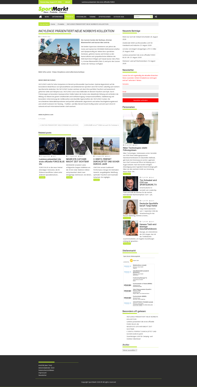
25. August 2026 (45, 156)
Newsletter (42, 375)
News (47, 17)
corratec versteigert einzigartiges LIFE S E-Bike (139, 49)
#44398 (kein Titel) (45, 365)
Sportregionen (104, 17)
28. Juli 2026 (128, 145)
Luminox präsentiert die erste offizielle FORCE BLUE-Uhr (84, 2)
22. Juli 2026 (144, 177)
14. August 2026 (99, 156)
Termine (92, 17)
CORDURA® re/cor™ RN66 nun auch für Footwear (101, 125)
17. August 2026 (72, 156)
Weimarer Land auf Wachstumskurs (135, 61)
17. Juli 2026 (144, 221)
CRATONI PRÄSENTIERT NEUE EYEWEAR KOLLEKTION (59, 125)
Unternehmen (57, 17)
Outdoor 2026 (119, 17)
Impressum (42, 373)
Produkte (69, 17)
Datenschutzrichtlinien (46, 370)
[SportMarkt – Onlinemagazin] (40, 16)
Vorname (126, 84)
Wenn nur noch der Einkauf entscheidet (136, 37)
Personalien (81, 17)
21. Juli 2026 (144, 201)
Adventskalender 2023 (46, 368)
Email (124, 92)
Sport (54, 156)
